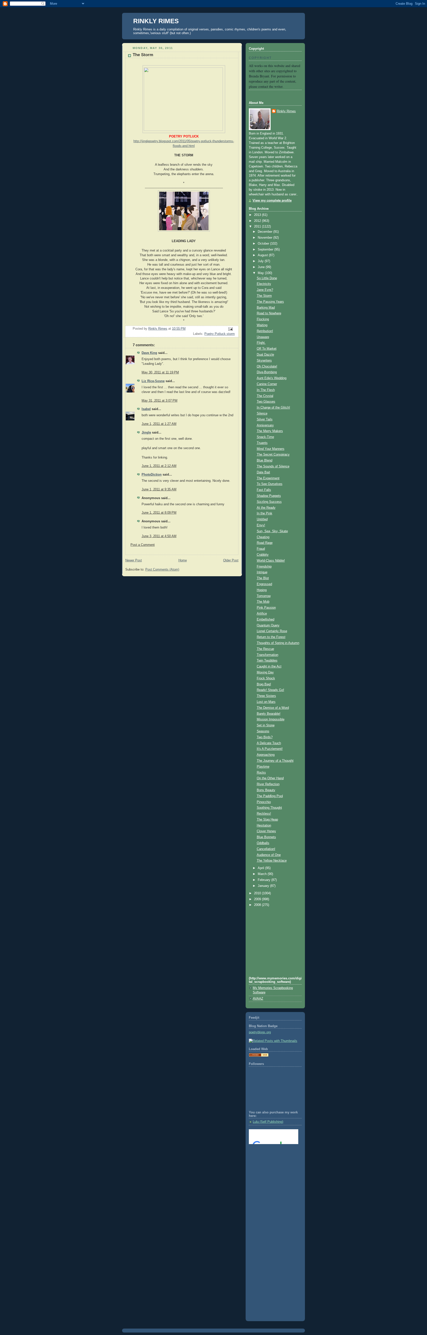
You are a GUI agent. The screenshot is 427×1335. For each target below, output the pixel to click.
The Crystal (265, 396)
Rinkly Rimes (286, 111)
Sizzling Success (269, 502)
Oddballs (263, 843)
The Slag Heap (267, 819)
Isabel (146, 409)
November (265, 237)
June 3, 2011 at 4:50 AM (159, 536)
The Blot (263, 578)
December (265, 231)
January (264, 886)
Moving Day (265, 672)
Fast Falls (264, 490)
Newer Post (133, 560)
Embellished (265, 619)
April (261, 868)
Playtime (263, 766)
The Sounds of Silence (273, 466)
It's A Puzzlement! (270, 749)
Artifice (262, 613)
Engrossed (264, 584)
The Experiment (268, 478)
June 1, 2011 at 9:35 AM (159, 489)
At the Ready (266, 507)
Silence (262, 413)
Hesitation (264, 825)
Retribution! (265, 331)
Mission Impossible (270, 719)
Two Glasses (266, 401)
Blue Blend (264, 460)
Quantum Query (268, 625)
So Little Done (267, 278)
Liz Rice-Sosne (153, 381)
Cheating (263, 537)
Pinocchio (264, 802)
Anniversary (265, 425)
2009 (258, 899)
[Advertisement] (271, 1168)
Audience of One (269, 855)
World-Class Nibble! (271, 560)
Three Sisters (266, 696)
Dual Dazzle (265, 354)
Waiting (262, 325)
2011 (258, 226)
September (266, 249)
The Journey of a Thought (275, 760)
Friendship (264, 566)
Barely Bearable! (268, 713)
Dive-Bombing (267, 372)
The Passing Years (270, 301)
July (261, 261)
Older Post (230, 560)
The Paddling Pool (270, 796)
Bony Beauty (266, 790)
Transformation (267, 655)
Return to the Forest (271, 637)
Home (182, 560)
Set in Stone (266, 725)
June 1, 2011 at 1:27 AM (159, 424)
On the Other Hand (270, 778)
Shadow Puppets (269, 496)
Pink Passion (266, 607)
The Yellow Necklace (272, 860)
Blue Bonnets (266, 837)
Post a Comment (142, 545)
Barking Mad (266, 307)
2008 (258, 905)
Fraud (261, 549)
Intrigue (262, 572)
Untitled (262, 519)
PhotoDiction (152, 474)
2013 (258, 215)
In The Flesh (266, 390)
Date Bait (263, 472)
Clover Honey (266, 831)
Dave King (149, 353)
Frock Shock (266, 678)
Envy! (261, 525)
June (262, 267)
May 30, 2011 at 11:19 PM (160, 372)
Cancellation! (266, 849)
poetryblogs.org (260, 1032)
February (264, 880)
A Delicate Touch (269, 743)
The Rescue (265, 649)
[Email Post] (230, 329)
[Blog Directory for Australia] (259, 1056)
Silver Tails (265, 419)
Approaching (266, 755)
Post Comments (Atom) (162, 569)
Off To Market (267, 348)
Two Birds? (265, 737)
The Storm (264, 296)
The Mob (263, 601)
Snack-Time (265, 437)
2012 (258, 221)
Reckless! (264, 813)
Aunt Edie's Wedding (271, 378)
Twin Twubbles (267, 660)
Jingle (146, 432)
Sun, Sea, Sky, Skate (272, 531)
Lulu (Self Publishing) (268, 1122)
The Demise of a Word (273, 708)
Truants (262, 443)
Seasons (263, 731)
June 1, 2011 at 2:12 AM (159, 466)
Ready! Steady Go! (270, 690)
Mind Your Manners (270, 449)
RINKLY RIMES (156, 21)
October (264, 243)
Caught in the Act (269, 666)
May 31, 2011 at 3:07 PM (159, 400)
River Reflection (268, 784)
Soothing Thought (269, 807)
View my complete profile (272, 200)
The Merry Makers (270, 431)
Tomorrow (264, 596)
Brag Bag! (264, 684)
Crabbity (263, 554)
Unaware (263, 337)
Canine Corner (267, 384)
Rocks (261, 772)
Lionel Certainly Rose (272, 631)
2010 (258, 893)
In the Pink (264, 513)
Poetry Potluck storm (219, 334)
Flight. (261, 343)
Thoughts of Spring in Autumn (278, 643)
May (261, 273)
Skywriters (264, 360)
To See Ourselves (269, 484)
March (263, 874)
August (263, 255)
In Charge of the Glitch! (273, 407)
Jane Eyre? (265, 290)
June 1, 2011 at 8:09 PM (159, 512)
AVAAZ (258, 998)
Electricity (264, 284)
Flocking (263, 319)
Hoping (262, 590)
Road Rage (265, 543)
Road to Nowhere (269, 313)
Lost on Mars (266, 702)
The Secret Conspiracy (273, 454)
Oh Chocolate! (267, 366)
